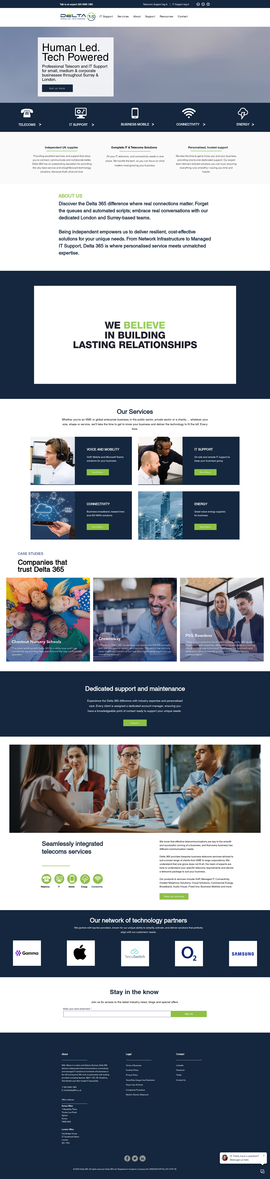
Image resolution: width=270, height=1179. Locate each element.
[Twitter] (203, 4)
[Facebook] (198, 4)
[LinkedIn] (208, 4)
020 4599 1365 (85, 4)
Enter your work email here (76, 1009)
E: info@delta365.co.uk (71, 1090)
